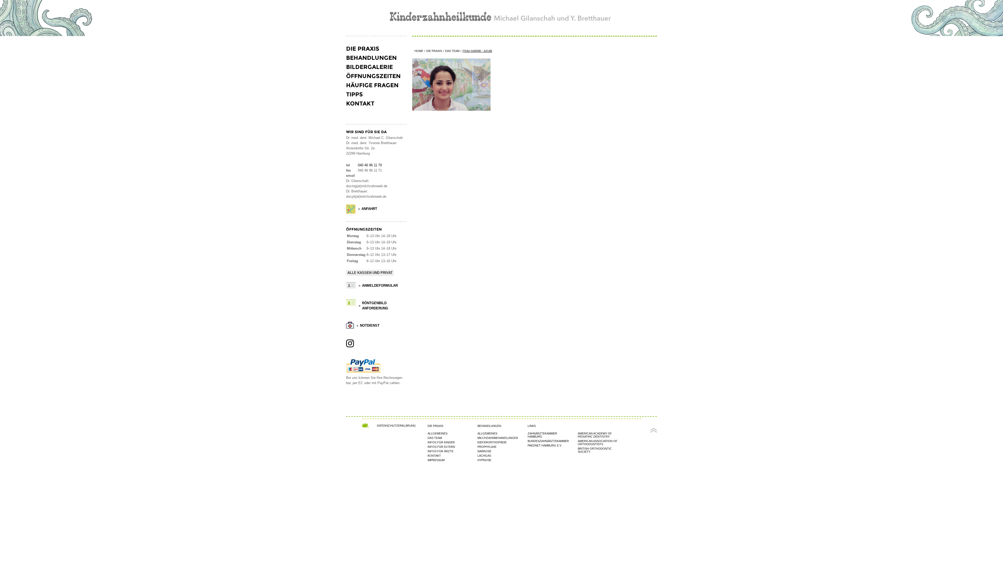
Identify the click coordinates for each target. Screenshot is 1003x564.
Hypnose (484, 460)
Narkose (484, 451)
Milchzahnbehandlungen (497, 437)
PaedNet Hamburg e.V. (545, 445)
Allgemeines (437, 433)
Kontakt (360, 103)
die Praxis (362, 48)
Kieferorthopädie (492, 442)
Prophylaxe (487, 446)
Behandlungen (371, 57)
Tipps (354, 94)
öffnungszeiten (373, 76)
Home (419, 50)
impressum (436, 460)
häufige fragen (372, 85)
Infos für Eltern (441, 446)
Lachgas (484, 455)
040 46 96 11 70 (370, 165)
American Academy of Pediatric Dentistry (595, 435)
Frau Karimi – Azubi (477, 50)
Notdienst (370, 325)
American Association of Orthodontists (597, 442)
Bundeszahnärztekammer (548, 441)
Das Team (452, 50)
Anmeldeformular (380, 285)
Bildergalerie (369, 66)
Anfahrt (369, 209)
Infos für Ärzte (440, 451)
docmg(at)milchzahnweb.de (366, 186)
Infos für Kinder (441, 442)
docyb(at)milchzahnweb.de (366, 196)
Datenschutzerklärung (396, 425)
